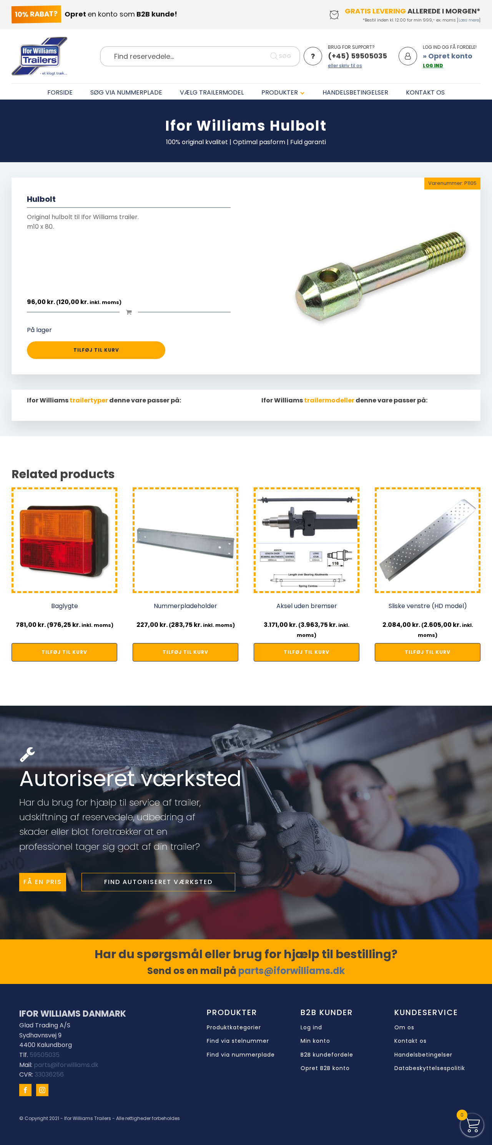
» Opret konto (447, 56)
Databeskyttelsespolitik (429, 1068)
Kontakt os (410, 1041)
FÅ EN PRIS (42, 881)
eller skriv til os (345, 65)
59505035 (45, 1054)
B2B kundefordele (327, 1055)
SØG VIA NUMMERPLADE (126, 92)
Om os (404, 1027)
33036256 (49, 1074)
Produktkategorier (234, 1027)
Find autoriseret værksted (158, 881)
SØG (285, 56)
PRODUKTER (279, 92)
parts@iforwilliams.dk (291, 970)
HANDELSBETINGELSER (355, 92)
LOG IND (433, 65)
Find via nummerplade (241, 1055)
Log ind (311, 1027)
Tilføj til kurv (96, 350)
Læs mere (469, 20)
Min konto (315, 1041)
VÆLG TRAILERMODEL (212, 92)
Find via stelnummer (238, 1041)
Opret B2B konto (325, 1068)
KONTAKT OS (425, 92)
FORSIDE (60, 92)
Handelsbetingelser (423, 1055)
